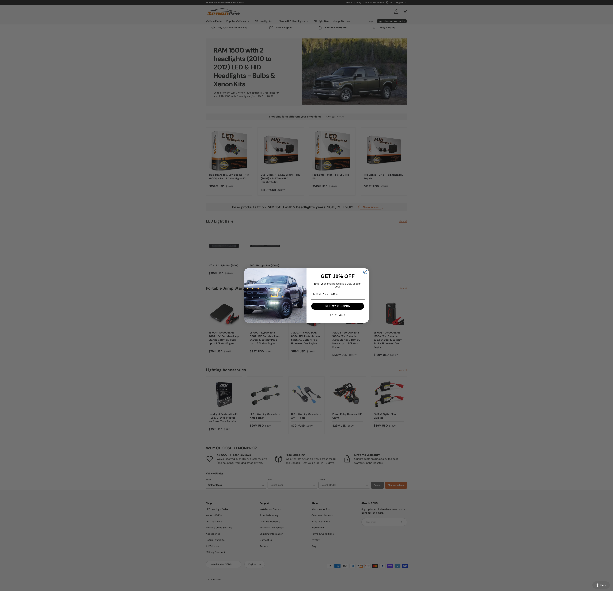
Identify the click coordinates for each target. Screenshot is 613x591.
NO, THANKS (337, 315)
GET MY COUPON (338, 306)
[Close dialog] (365, 272)
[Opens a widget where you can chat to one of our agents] (601, 585)
